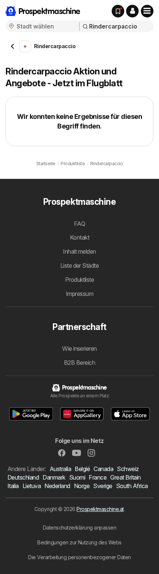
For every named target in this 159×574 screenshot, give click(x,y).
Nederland (57, 486)
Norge (81, 486)
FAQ (79, 223)
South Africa (132, 486)
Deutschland (23, 477)
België (82, 469)
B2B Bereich (79, 362)
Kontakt (79, 237)
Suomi (77, 477)
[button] (132, 11)
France (97, 477)
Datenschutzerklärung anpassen (79, 527)
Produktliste (79, 279)
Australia (60, 469)
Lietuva (32, 486)
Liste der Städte (79, 265)
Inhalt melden (79, 251)
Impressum (79, 293)
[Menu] (147, 11)
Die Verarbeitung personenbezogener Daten (79, 557)
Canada (103, 469)
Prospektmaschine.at (100, 509)
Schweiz (128, 469)
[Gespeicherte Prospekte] (118, 11)
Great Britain (125, 477)
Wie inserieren (79, 348)
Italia (13, 486)
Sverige (102, 486)
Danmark (54, 477)
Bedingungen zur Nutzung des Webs (79, 542)
